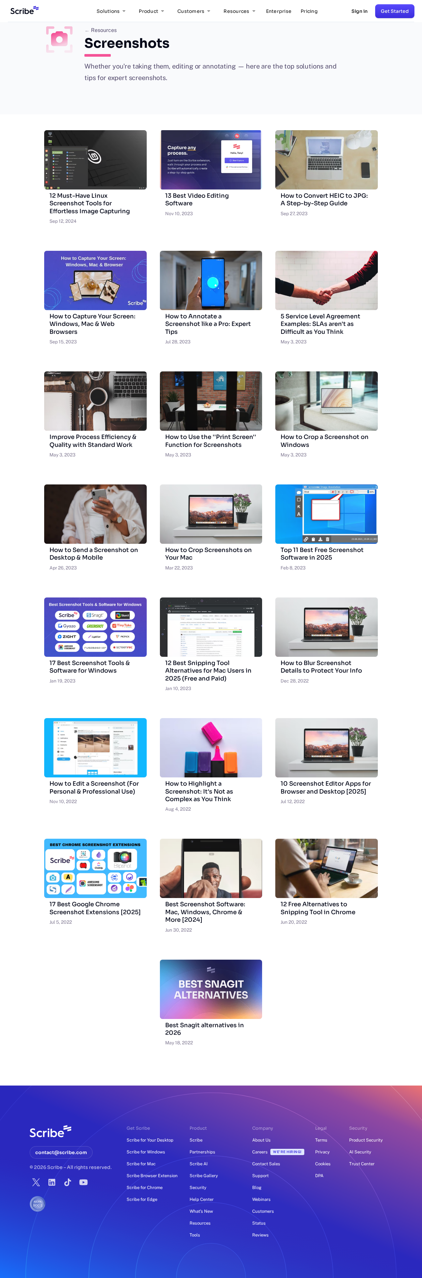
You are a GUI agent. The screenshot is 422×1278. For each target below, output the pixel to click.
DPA (319, 1175)
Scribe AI (199, 1163)
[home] (23, 11)
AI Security (360, 1151)
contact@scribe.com (61, 1152)
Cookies (323, 1163)
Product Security (366, 1140)
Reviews (260, 1235)
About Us (261, 1140)
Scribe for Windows (146, 1151)
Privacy (322, 1151)
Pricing (309, 11)
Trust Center (362, 1163)
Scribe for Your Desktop (150, 1140)
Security (198, 1187)
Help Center (202, 1199)
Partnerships (202, 1151)
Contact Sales (266, 1163)
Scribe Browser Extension (152, 1175)
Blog (256, 1187)
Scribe (196, 1140)
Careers (277, 1151)
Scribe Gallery (204, 1175)
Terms (321, 1140)
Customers (263, 1211)
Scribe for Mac (141, 1163)
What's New (201, 1211)
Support (260, 1175)
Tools (195, 1235)
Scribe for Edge (142, 1199)
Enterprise (279, 11)
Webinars (261, 1199)
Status (259, 1223)
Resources (100, 30)
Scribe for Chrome (145, 1187)
